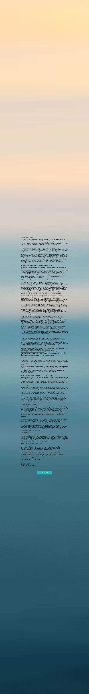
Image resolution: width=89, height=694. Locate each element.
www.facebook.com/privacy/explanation (32, 352)
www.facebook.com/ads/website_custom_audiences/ (36, 350)
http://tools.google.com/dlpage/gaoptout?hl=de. (41, 323)
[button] (82, 6)
